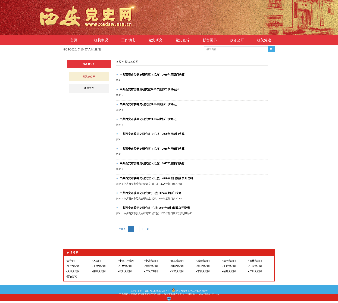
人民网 (97, 260)
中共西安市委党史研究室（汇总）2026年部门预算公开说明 (156, 178)
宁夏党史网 (203, 271)
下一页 (145, 229)
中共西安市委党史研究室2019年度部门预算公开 (149, 104)
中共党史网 (151, 260)
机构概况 (101, 40)
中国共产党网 (126, 260)
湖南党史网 (177, 266)
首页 (73, 40)
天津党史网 (73, 271)
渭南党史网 (229, 260)
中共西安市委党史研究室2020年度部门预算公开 (149, 89)
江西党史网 (125, 266)
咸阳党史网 (203, 260)
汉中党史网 (73, 266)
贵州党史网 (229, 266)
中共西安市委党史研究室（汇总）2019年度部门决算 (152, 74)
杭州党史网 (125, 271)
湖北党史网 (151, 266)
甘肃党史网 (177, 271)
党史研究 (155, 40)
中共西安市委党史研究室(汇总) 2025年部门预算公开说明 (155, 207)
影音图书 (210, 40)
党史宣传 (183, 40)
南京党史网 (99, 271)
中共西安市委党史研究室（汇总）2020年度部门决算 (152, 133)
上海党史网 (99, 266)
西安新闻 (72, 276)
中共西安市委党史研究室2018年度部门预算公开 (149, 119)
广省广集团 (151, 271)
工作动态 (128, 40)
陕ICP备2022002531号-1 (157, 291)
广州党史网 (255, 271)
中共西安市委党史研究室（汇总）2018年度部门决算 (152, 148)
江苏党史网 (255, 266)
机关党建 (264, 40)
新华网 (71, 260)
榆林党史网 (255, 260)
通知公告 (89, 88)
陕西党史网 (177, 260)
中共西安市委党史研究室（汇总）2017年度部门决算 (152, 163)
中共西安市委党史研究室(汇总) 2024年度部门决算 (150, 192)
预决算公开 (89, 76)
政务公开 (237, 40)
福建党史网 (229, 271)
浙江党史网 (203, 266)
